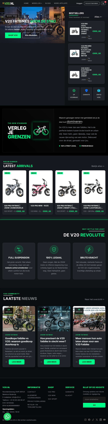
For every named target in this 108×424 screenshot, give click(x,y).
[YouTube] (104, 420)
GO (94, 405)
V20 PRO (51, 392)
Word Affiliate (60, 3)
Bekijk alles (97, 166)
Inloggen (79, 3)
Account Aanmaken (91, 3)
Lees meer (16, 362)
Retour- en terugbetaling (34, 406)
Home (26, 3)
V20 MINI (52, 395)
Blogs (48, 3)
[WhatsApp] (7, 417)
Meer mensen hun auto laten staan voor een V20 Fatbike (89, 341)
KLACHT (68, 395)
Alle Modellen (31, 35)
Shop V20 (13, 35)
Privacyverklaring (36, 401)
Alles (96, 17)
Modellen (36, 3)
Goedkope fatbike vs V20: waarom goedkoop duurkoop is (18, 341)
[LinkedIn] (101, 420)
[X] (97, 420)
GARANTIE (69, 392)
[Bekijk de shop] (41, 130)
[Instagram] (85, 420)
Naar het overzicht (93, 299)
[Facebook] (89, 420)
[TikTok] (93, 420)
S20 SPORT (52, 399)
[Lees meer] (6, 362)
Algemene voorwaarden (34, 396)
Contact (32, 392)
